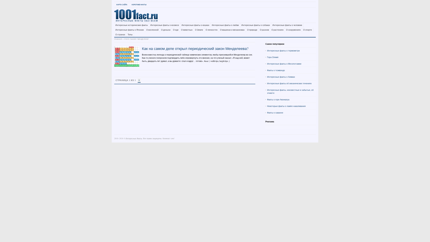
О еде (176, 30)
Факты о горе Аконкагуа (278, 99)
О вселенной (152, 30)
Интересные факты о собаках (255, 25)
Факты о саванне (275, 112)
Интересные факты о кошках (195, 25)
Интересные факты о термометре (283, 50)
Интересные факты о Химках (281, 76)
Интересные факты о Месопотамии (284, 63)
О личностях (212, 30)
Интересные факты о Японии (129, 30)
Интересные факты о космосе (164, 25)
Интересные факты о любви (225, 25)
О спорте (307, 30)
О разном (264, 30)
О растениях (277, 30)
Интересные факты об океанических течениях (289, 83)
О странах (120, 34)
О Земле (199, 30)
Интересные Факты (134, 138)
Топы (130, 34)
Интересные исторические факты (131, 25)
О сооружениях (293, 30)
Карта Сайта (121, 5)
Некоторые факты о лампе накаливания (286, 106)
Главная (118, 39)
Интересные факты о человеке (287, 25)
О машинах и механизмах (232, 30)
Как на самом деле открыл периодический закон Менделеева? (195, 48)
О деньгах (165, 30)
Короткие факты (139, 5)
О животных (186, 30)
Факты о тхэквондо (276, 70)
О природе (252, 30)
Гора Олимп (272, 57)
